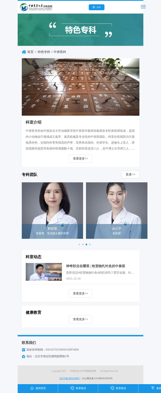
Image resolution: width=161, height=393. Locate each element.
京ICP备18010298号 (69, 378)
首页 (30, 52)
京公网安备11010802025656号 (97, 378)
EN (99, 7)
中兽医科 (60, 52)
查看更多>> (80, 158)
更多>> (130, 174)
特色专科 (44, 52)
